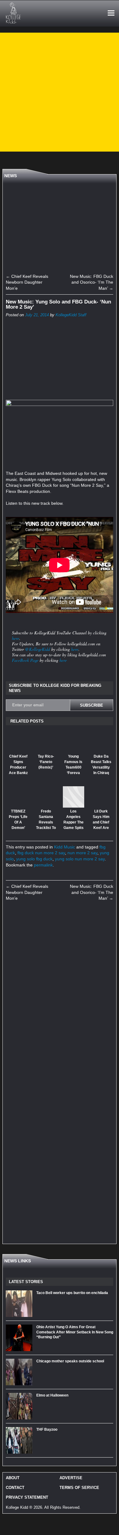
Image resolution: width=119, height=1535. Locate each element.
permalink (43, 865)
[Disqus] (59, 991)
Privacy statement (27, 1497)
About (13, 1478)
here (15, 638)
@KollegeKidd (37, 649)
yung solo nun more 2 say (80, 858)
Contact (15, 1487)
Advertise (71, 1478)
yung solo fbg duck (34, 858)
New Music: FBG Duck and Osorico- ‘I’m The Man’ (91, 282)
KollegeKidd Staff (71, 315)
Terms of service (79, 1487)
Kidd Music (64, 847)
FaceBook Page (25, 660)
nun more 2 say (82, 852)
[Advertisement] (59, 92)
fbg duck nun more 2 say (41, 852)
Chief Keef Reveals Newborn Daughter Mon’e (27, 282)
